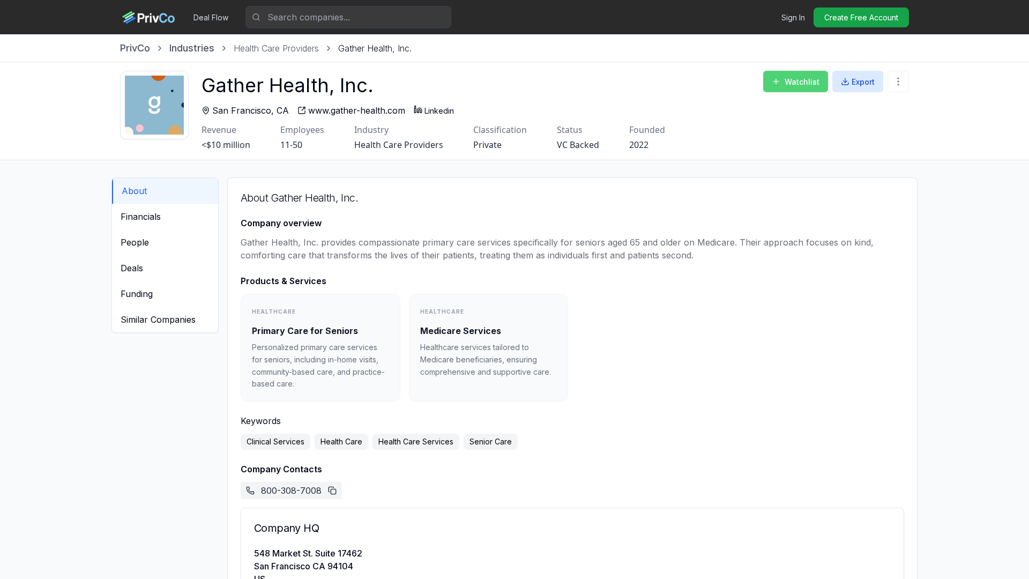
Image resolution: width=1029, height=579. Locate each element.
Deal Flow (210, 17)
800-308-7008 (291, 490)
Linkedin (439, 110)
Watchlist (802, 81)
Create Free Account (861, 17)
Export (863, 81)
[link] (375, 48)
